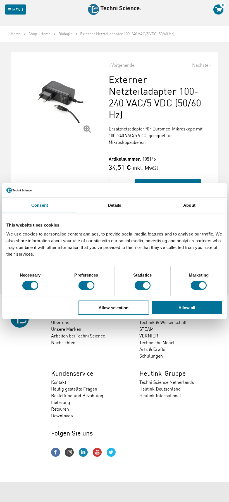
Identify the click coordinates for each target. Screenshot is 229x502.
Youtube (97, 452)
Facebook (55, 452)
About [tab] (189, 205)
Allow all (186, 307)
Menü (17, 9)
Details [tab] (114, 205)
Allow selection (113, 307)
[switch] (86, 285)
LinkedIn (83, 452)
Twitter (111, 452)
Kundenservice (72, 373)
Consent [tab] (39, 205)
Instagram (69, 452)
